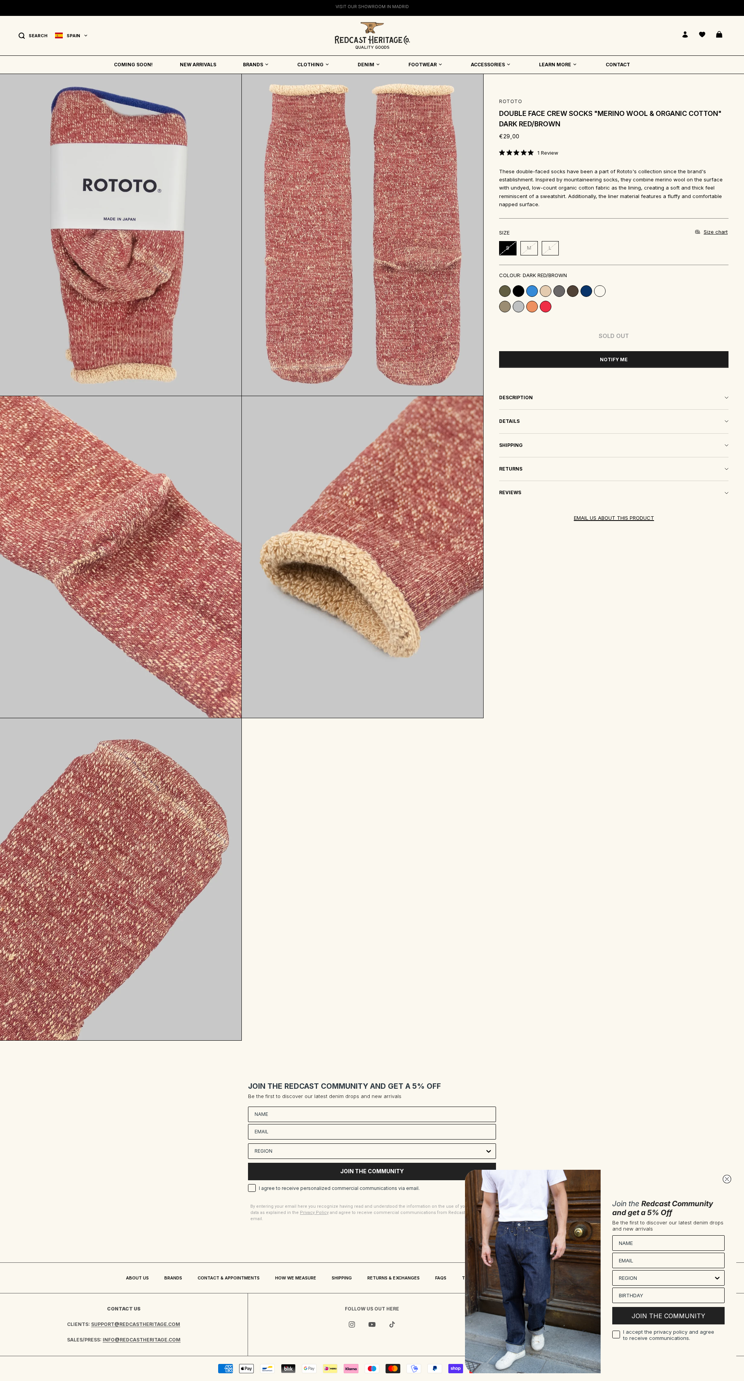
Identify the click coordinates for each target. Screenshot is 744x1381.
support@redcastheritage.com (135, 1324)
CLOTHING (310, 64)
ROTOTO (510, 101)
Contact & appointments (229, 1278)
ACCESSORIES (488, 64)
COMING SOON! (133, 64)
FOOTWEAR (422, 64)
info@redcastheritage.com (142, 1340)
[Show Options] (489, 1151)
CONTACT (618, 64)
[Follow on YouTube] (372, 1324)
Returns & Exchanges (393, 1278)
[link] (528, 152)
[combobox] (370, 1151)
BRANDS (253, 64)
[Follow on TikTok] (392, 1324)
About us (137, 1278)
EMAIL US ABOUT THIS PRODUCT (614, 518)
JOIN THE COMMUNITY (372, 1171)
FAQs (440, 1278)
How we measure (295, 1278)
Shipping (342, 1278)
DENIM (366, 64)
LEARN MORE (555, 64)
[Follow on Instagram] (352, 1324)
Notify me (614, 359)
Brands (173, 1278)
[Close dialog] (727, 1179)
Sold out (614, 336)
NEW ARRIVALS (198, 64)
